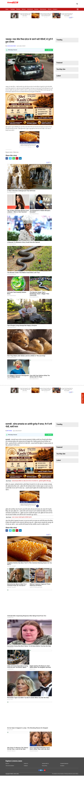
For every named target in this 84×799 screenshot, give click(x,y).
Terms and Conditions (10, 765)
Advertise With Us (45, 763)
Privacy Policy (44, 765)
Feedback (26, 765)
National (24, 9)
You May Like (60, 69)
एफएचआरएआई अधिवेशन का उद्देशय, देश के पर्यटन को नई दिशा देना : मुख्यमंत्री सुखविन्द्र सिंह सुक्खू (31, 480)
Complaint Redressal (64, 763)
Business (36, 9)
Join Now (49, 50)
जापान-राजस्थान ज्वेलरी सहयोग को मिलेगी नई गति (22, 517)
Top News (12, 9)
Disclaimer (62, 765)
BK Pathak (9, 430)
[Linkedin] (43, 770)
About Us (7, 763)
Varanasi (18, 9)
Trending (59, 40)
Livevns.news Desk (11, 46)
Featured (59, 63)
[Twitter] (41, 770)
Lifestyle (55, 9)
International (30, 9)
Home (7, 9)
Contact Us (26, 763)
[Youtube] (45, 770)
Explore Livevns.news (14, 761)
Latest (58, 76)
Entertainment (43, 9)
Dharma (49, 9)
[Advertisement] (42, 28)
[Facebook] (39, 770)
